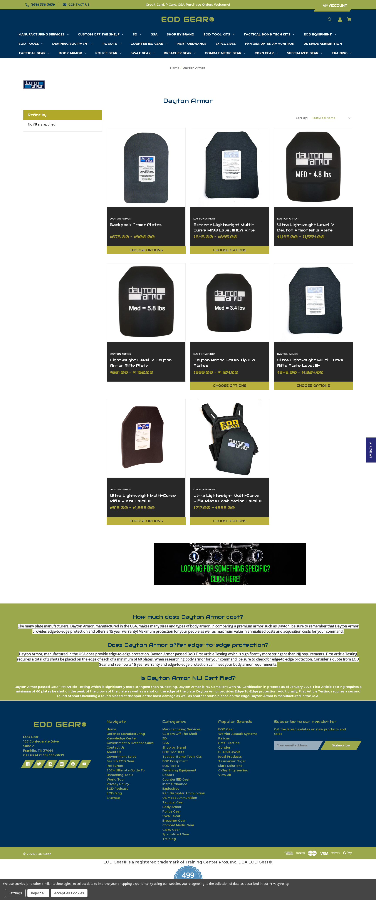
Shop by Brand (174, 747)
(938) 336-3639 (43, 5)
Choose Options (146, 250)
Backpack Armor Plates (136, 224)
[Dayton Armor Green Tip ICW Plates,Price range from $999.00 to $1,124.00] (229, 302)
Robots (168, 775)
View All (224, 775)
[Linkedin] (61, 764)
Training (169, 839)
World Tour (116, 779)
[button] (230, 564)
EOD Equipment (175, 761)
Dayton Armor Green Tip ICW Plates (224, 363)
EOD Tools (170, 766)
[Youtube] (84, 764)
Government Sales (121, 757)
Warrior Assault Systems (237, 734)
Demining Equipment (179, 770)
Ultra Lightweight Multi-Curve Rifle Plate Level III (143, 498)
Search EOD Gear (120, 761)
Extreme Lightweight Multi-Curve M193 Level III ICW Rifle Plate (224, 230)
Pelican (224, 738)
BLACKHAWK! (229, 752)
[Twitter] (39, 764)
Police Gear (171, 811)
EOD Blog (114, 793)
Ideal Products (230, 757)
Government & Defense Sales (130, 743)
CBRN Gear (171, 830)
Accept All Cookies (69, 893)
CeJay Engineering (233, 770)
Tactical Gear (173, 802)
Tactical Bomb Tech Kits (182, 757)
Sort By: (301, 117)
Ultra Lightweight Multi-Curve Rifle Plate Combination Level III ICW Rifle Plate (227, 501)
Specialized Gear (175, 834)
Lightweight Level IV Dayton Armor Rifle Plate (141, 363)
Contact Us (116, 747)
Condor (224, 747)
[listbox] (331, 117)
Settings (15, 893)
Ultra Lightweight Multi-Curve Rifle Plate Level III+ (310, 363)
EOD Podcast (117, 789)
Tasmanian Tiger (232, 761)
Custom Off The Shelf (179, 734)
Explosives (170, 789)
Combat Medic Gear (178, 825)
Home (111, 729)
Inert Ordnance (174, 784)
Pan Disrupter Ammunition (183, 793)
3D (164, 738)
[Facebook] (27, 764)
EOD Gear (226, 729)
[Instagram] (50, 764)
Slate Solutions (230, 766)
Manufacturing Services (181, 729)
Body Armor (171, 807)
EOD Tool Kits (173, 752)
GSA (165, 743)
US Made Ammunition (179, 798)
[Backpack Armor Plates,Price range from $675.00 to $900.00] (146, 167)
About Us (114, 752)
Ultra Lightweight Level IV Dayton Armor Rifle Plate (305, 227)
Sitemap (113, 798)
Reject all (38, 893)
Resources (115, 766)
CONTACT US (78, 5)
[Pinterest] (73, 764)
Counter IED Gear (176, 779)
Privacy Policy (118, 784)
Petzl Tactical (229, 743)
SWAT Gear (171, 816)
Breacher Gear (174, 821)
